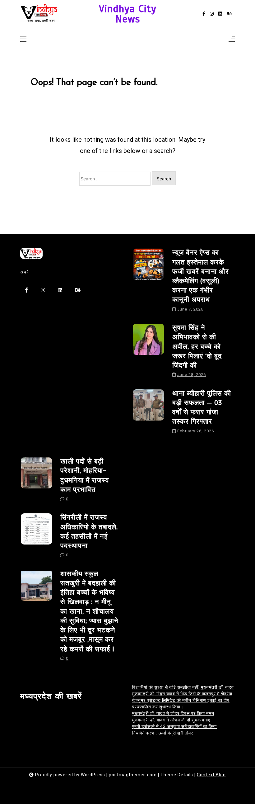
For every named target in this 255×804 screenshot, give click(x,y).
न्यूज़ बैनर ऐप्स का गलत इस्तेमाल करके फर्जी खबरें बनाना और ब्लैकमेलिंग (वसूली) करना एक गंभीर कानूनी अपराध (200, 276)
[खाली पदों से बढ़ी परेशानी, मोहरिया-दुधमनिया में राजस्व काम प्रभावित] (36, 481)
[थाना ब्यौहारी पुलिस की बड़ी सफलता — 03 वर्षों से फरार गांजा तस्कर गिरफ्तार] (148, 413)
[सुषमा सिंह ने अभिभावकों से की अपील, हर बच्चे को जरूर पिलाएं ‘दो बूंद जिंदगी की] (148, 353)
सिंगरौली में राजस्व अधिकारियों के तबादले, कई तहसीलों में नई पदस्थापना (89, 531)
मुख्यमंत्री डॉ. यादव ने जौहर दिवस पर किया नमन (173, 713)
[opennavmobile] (232, 39)
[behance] (229, 14)
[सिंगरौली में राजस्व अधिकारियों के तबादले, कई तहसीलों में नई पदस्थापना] (36, 537)
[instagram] (212, 14)
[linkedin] (220, 14)
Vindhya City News (127, 14)
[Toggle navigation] (23, 39)
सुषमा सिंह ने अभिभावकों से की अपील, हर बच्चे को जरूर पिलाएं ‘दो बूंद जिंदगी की (197, 346)
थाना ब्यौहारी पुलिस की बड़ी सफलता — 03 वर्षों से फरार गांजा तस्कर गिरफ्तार (201, 407)
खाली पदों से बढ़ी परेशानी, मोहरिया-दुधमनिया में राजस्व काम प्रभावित (84, 475)
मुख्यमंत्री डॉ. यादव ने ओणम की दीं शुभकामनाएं (171, 719)
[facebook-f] (203, 14)
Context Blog (211, 774)
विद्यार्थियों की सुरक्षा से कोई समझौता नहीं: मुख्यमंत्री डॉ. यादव (183, 687)
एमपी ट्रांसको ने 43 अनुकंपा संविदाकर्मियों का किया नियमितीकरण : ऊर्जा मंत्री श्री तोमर (174, 729)
